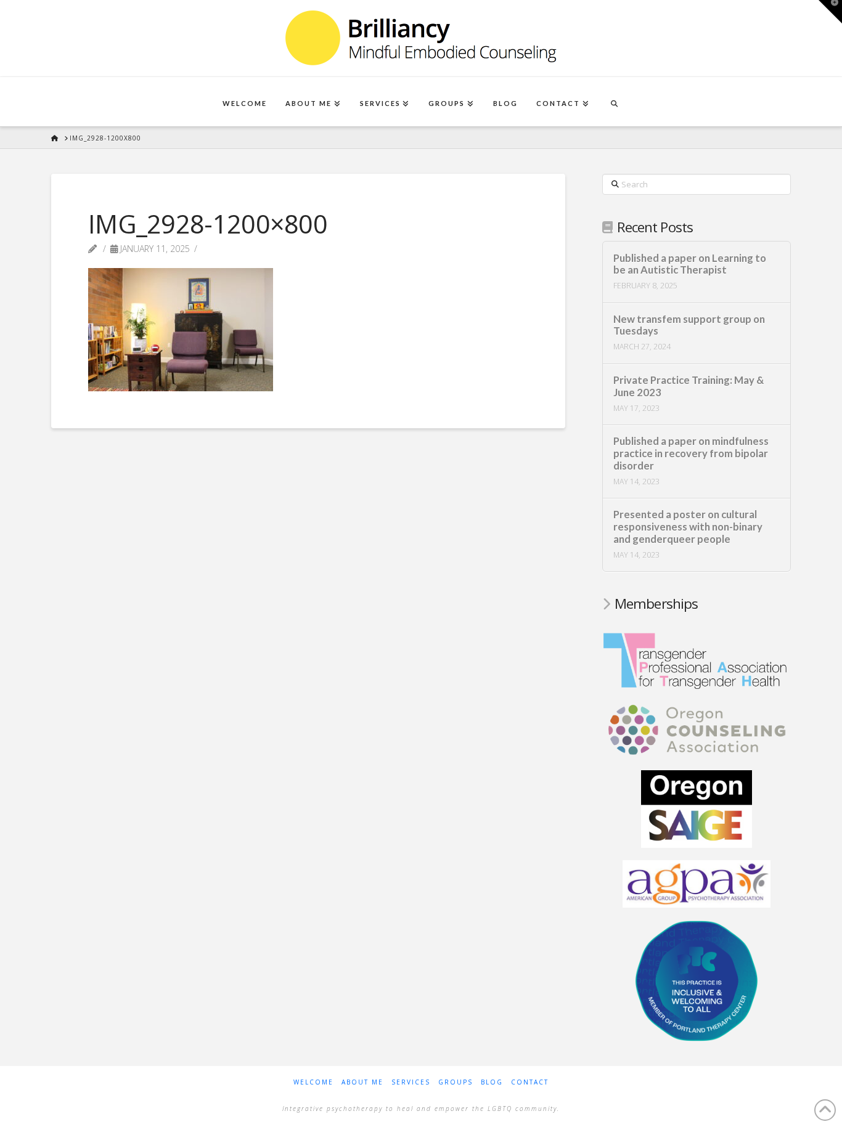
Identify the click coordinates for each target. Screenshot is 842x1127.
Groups (455, 1082)
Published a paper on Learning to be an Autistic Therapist (689, 265)
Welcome (313, 1082)
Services (410, 1082)
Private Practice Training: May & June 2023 (688, 387)
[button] (830, 11)
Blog (492, 1082)
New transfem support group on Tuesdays (689, 326)
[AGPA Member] (696, 883)
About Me (362, 1082)
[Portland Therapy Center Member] (696, 980)
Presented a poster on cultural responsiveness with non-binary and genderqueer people (687, 527)
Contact (530, 1082)
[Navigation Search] (614, 101)
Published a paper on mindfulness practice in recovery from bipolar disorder (691, 454)
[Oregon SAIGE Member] (696, 808)
